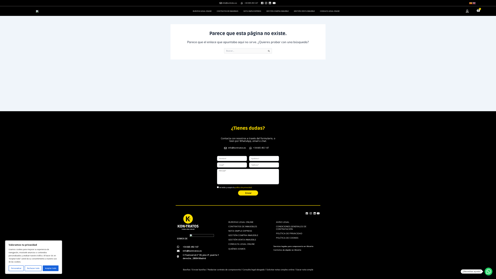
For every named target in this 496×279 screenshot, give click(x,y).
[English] (474, 3)
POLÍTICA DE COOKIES (287, 238)
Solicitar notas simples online (280, 269)
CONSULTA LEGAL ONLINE (330, 11)
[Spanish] (470, 3)
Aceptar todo (50, 268)
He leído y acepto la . (235, 187)
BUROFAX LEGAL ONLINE (202, 11)
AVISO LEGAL (282, 222)
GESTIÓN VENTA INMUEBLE (304, 11)
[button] (488, 271)
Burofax (186, 269)
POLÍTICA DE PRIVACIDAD (289, 233)
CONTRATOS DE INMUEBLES (227, 11)
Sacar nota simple (304, 269)
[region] (33, 257)
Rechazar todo (33, 268)
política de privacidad (243, 187)
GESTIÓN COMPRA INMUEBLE (277, 11)
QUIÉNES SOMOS (236, 248)
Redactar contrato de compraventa (224, 269)
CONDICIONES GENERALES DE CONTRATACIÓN (291, 227)
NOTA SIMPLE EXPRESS (252, 11)
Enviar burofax (199, 269)
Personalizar (16, 268)
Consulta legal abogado (254, 269)
